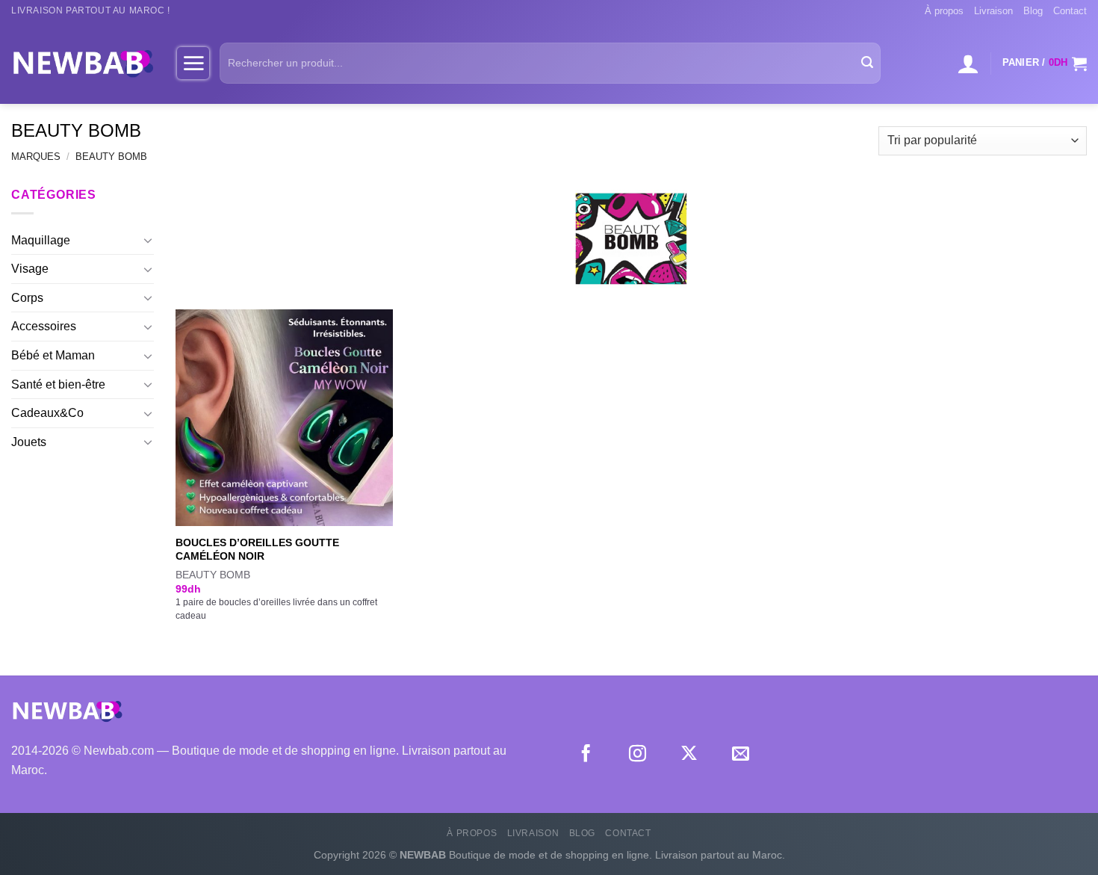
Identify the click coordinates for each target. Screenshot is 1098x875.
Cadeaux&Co (47, 412)
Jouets (28, 442)
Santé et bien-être (58, 384)
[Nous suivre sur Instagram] (637, 754)
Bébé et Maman (53, 355)
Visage (30, 268)
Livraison (993, 10)
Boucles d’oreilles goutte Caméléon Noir (257, 550)
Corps (27, 297)
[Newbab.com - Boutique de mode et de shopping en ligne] (83, 62)
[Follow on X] (689, 754)
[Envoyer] (867, 63)
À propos (944, 10)
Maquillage (40, 240)
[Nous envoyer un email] (740, 754)
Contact (1070, 10)
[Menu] (193, 63)
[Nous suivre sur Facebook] (586, 754)
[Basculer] (148, 240)
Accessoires (43, 326)
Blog (1033, 10)
